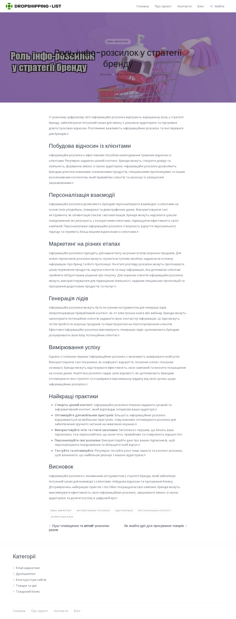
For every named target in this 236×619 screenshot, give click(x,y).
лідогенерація (124, 510)
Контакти (185, 6)
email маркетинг (61, 510)
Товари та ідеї (26, 586)
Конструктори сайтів (31, 580)
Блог (200, 6)
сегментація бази (62, 516)
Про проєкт (163, 6)
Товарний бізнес (28, 591)
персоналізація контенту (154, 510)
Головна (142, 6)
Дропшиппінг (26, 574)
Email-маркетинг (118, 41)
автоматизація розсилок (93, 510)
